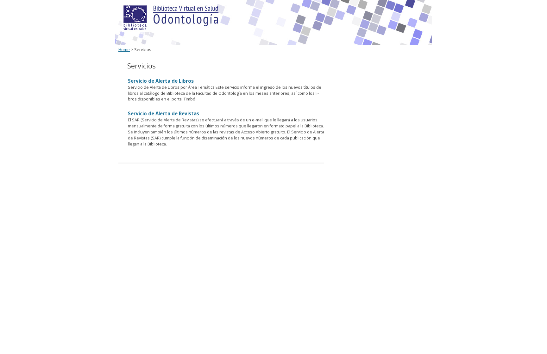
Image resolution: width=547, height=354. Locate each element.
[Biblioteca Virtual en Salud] (135, 30)
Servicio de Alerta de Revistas (163, 113)
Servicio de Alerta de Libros (161, 81)
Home (124, 49)
